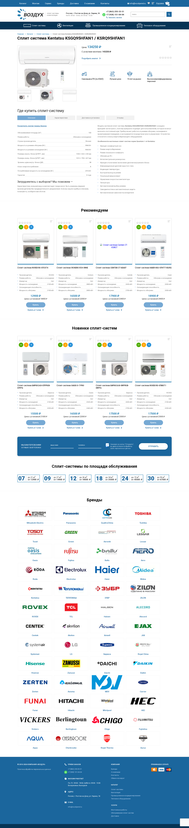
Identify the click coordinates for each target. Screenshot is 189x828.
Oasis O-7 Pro (77, 385)
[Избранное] (149, 3)
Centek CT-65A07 (118, 268)
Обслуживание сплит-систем (122, 813)
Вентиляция (115, 792)
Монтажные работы (119, 810)
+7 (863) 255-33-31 (115, 11)
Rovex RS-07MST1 (158, 385)
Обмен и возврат (118, 778)
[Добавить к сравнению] (51, 221)
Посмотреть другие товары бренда (32, 126)
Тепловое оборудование (120, 799)
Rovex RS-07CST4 (40, 268)
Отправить (153, 446)
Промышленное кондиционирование (125, 796)
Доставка (74, 3)
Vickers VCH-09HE (79, 268)
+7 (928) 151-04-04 (115, 14)
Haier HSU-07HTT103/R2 (161, 268)
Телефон (81, 445)
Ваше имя (54, 445)
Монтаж (35, 3)
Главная (20, 34)
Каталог (22, 3)
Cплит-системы (43, 34)
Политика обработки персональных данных (34, 769)
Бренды (60, 3)
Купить (36, 305)
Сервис (48, 3)
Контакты (105, 3)
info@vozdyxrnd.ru (75, 807)
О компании (89, 3)
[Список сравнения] (153, 3)
